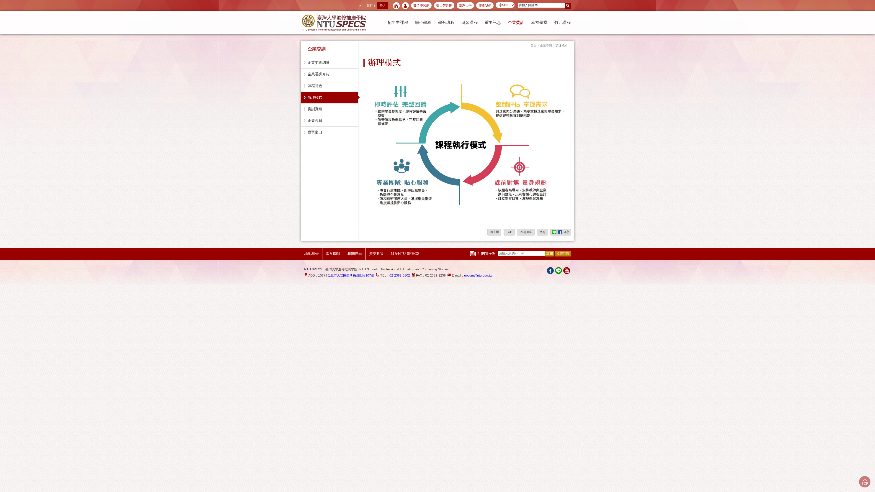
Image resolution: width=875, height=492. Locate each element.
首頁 (533, 45)
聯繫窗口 (315, 132)
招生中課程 (398, 22)
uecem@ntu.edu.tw (478, 275)
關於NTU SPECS (405, 254)
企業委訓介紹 (318, 74)
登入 (383, 6)
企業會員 (315, 121)
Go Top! (864, 481)
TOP (509, 232)
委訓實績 (315, 109)
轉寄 (543, 232)
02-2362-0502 (399, 275)
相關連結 (354, 254)
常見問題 (333, 254)
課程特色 (315, 86)
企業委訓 (516, 22)
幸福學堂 (539, 22)
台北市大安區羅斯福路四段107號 (350, 275)
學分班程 (446, 22)
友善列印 (526, 232)
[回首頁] (396, 5)
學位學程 (423, 22)
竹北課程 (562, 22)
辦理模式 (315, 97)
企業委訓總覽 (318, 62)
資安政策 (376, 254)
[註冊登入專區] (405, 5)
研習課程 (469, 22)
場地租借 (311, 254)
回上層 (494, 232)
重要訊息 (493, 22)
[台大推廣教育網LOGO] (334, 22)
